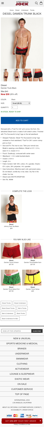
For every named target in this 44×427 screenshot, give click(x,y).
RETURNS (14, 407)
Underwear (22, 353)
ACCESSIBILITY (16, 410)
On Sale (22, 383)
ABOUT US (6, 407)
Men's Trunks (22, 308)
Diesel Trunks (6, 303)
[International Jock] (22, 2)
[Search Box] (36, 3)
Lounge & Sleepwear (22, 373)
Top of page (22, 394)
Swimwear (22, 358)
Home (12, 10)
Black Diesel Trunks (8, 308)
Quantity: (5, 107)
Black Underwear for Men (10, 319)
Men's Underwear (7, 313)
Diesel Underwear (20, 303)
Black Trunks (21, 313)
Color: (3, 99)
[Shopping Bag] (41, 3)
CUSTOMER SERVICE (26, 407)
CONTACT (37, 407)
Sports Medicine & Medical (22, 343)
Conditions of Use (24, 424)
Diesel (4, 85)
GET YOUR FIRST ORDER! (23, 421)
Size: (3, 103)
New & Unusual (22, 338)
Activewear (22, 368)
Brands (22, 348)
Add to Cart (22, 120)
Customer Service (22, 388)
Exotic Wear (22, 378)
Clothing (22, 363)
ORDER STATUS (27, 410)
